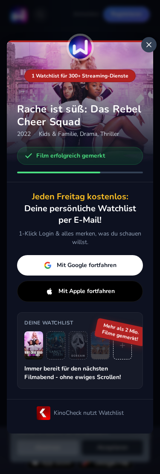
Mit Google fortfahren (86, 265)
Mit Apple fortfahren (86, 291)
